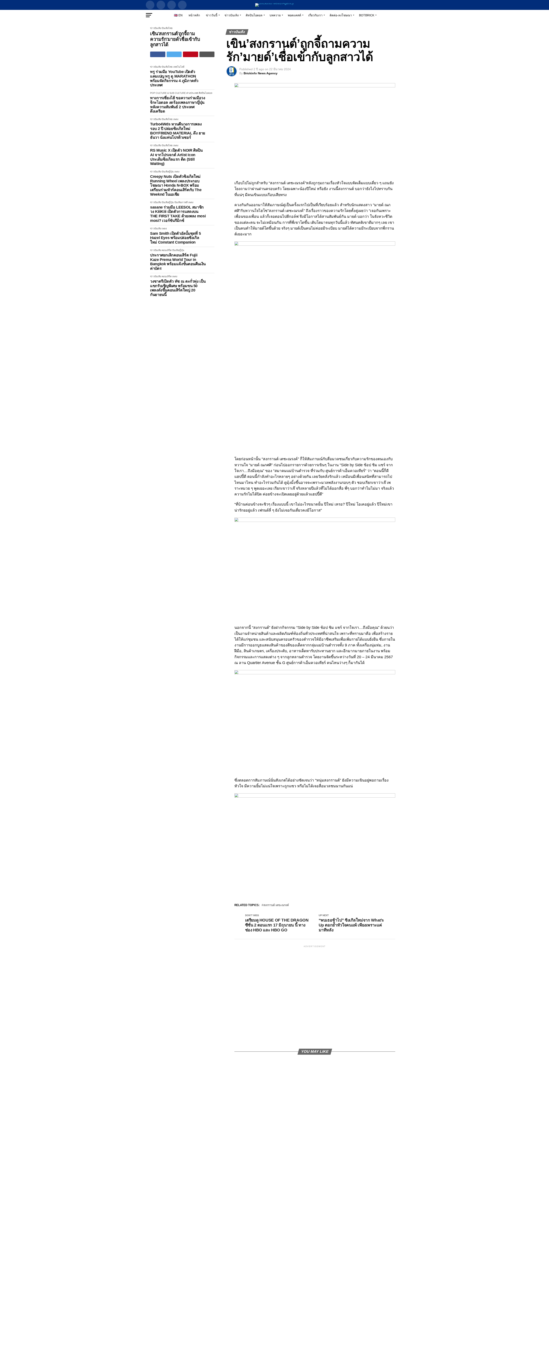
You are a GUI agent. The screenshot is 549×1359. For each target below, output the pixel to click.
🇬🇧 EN (178, 15)
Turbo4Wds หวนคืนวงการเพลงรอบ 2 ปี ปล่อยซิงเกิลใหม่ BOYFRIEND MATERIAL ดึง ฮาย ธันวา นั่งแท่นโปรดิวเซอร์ (177, 131)
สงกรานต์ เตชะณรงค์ (276, 905)
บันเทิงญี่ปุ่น (168, 171)
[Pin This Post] (190, 54)
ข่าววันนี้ (211, 15)
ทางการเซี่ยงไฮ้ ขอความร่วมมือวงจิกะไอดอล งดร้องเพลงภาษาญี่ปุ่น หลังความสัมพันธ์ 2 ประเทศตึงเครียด (177, 104)
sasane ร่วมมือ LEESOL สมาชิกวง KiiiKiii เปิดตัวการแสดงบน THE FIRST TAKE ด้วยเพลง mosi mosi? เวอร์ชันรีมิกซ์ (178, 214)
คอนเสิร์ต (167, 250)
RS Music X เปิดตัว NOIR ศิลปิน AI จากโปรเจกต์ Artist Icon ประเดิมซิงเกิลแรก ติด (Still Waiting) (176, 157)
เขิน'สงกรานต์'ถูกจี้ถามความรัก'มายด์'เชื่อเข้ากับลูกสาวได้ (175, 39)
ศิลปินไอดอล (254, 15)
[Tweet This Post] (174, 54)
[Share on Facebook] (157, 54)
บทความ (275, 15)
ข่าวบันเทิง (232, 15)
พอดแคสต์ (294, 15)
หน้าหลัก (194, 15)
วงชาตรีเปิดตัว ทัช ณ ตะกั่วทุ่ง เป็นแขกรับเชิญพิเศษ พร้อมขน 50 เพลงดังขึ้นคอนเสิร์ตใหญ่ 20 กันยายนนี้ (177, 288)
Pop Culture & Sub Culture (168, 93)
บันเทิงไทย (167, 28)
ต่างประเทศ (192, 93)
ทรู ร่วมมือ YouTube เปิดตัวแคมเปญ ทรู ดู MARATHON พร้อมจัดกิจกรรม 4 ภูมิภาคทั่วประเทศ (174, 78)
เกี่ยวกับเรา (315, 15)
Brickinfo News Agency (261, 73)
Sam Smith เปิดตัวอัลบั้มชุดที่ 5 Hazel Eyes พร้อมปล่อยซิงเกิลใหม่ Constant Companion (175, 237)
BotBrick (366, 15)
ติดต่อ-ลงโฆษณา (341, 15)
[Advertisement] (314, 996)
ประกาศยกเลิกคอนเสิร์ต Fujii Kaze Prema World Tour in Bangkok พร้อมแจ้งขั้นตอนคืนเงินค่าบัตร (178, 262)
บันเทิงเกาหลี (181, 202)
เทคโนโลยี (178, 67)
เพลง (175, 119)
